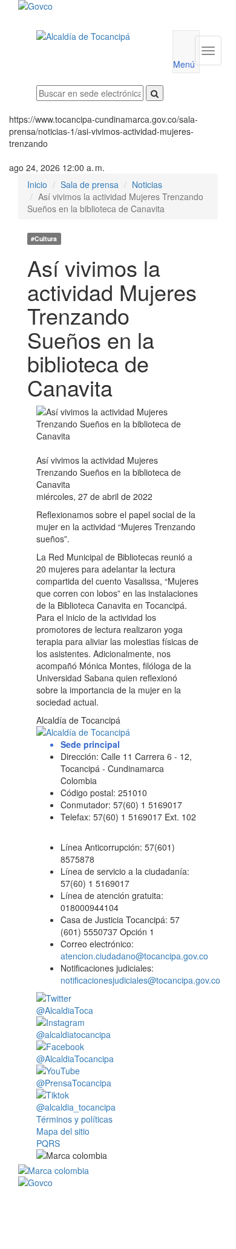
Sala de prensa (90, 184)
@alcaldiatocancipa (73, 1034)
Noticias (147, 184)
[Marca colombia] (118, 1170)
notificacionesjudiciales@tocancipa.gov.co (140, 980)
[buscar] (154, 93)
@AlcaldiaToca (64, 1010)
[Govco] (101, 6)
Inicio (37, 184)
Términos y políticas (74, 1119)
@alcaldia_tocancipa (76, 1107)
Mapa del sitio (63, 1131)
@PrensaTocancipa (73, 1083)
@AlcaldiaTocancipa (75, 1059)
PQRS (48, 1143)
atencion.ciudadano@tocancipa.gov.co (134, 956)
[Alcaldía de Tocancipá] (95, 36)
